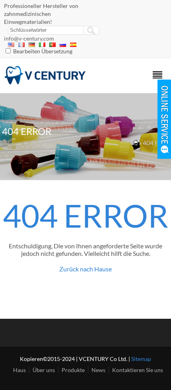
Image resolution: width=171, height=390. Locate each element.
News (98, 370)
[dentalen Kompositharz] (45, 82)
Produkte (73, 370)
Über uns (44, 370)
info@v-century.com (29, 38)
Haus (19, 370)
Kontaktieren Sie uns (137, 370)
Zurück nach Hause (85, 269)
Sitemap (141, 358)
